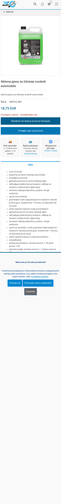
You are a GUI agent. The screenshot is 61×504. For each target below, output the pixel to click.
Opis (30, 164)
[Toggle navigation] (56, 4)
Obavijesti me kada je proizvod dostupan (30, 121)
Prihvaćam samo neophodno (38, 283)
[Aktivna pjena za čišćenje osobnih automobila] (30, 45)
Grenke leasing (30, 154)
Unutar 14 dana (51, 151)
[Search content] (35, 4)
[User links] (42, 4)
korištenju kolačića (40, 276)
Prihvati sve (14, 283)
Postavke (30, 291)
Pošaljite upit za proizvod (30, 130)
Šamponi (10, 12)
